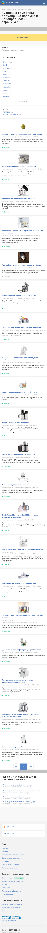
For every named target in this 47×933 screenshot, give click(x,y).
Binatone (6, 77)
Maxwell (6, 87)
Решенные (8, 112)
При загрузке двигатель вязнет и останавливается (22, 549)
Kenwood (7, 62)
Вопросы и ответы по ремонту (12, 904)
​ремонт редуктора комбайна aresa (16, 422)
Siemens (6, 96)
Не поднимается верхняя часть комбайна (18, 198)
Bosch (6, 65)
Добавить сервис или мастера (12, 881)
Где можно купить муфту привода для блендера (21, 650)
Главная (5, 848)
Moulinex (7, 68)
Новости (5, 851)
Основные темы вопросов (11, 865)
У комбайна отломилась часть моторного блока (21, 265)
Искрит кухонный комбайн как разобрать (18, 454)
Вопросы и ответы (8, 9)
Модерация (6, 888)
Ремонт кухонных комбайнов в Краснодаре (19, 802)
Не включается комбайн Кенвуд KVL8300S (19, 295)
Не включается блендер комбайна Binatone (19, 392)
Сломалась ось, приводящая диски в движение (21, 327)
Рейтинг (4, 884)
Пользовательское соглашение (13, 855)
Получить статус (7, 878)
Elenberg (6, 81)
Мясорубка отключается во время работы (19, 166)
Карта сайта (6, 861)
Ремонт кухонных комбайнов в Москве (17, 785)
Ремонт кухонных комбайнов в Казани (17, 797)
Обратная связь (7, 894)
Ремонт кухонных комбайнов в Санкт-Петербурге (21, 791)
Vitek (5, 71)
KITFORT (7, 93)
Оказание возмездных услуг (12, 858)
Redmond (7, 84)
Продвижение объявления (11, 891)
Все (6, 110)
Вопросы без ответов (12, 115)
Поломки (5, 911)
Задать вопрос (23, 37)
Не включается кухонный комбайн (16, 747)
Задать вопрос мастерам (11, 907)
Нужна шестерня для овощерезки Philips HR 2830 (22, 134)
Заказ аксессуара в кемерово (14, 485)
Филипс (6, 90)
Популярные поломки (9, 868)
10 (23, 766)
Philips (6, 74)
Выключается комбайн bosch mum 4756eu (19, 583)
